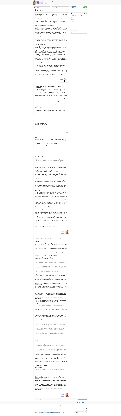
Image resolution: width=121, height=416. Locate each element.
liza (67, 116)
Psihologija (84, 9)
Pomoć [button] (82, 1)
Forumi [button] (45, 1)
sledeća (86, 402)
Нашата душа (74, 27)
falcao (67, 132)
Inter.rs (40, 412)
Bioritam (45, 412)
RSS (76, 408)
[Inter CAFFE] (37, 2)
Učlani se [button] (85, 7)
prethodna (78, 402)
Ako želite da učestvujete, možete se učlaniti (77, 15)
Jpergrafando (62, 412)
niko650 (62, 231)
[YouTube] (87, 1)
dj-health (61, 79)
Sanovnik (42, 412)
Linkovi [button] (77, 1)
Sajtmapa (77, 412)
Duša (72, 25)
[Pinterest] (85, 1)
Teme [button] (49, 1)
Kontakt (77, 410)
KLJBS (56, 412)
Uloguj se (74, 7)
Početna (35, 399)
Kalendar (47, 412)
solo (67, 151)
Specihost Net (53, 412)
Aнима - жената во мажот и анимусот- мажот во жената (78, 30)
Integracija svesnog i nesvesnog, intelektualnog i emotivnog (78, 22)
